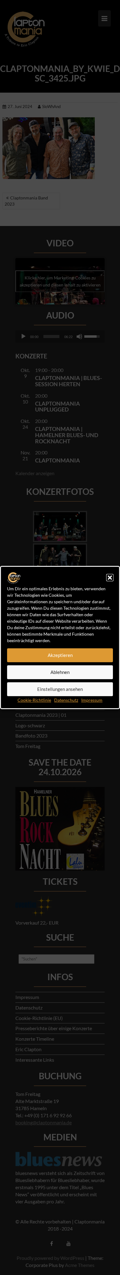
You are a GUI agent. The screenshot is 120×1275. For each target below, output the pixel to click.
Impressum (91, 700)
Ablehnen (60, 672)
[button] (110, 578)
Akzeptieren (60, 655)
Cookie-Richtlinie (34, 700)
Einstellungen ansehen (60, 689)
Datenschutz (66, 700)
